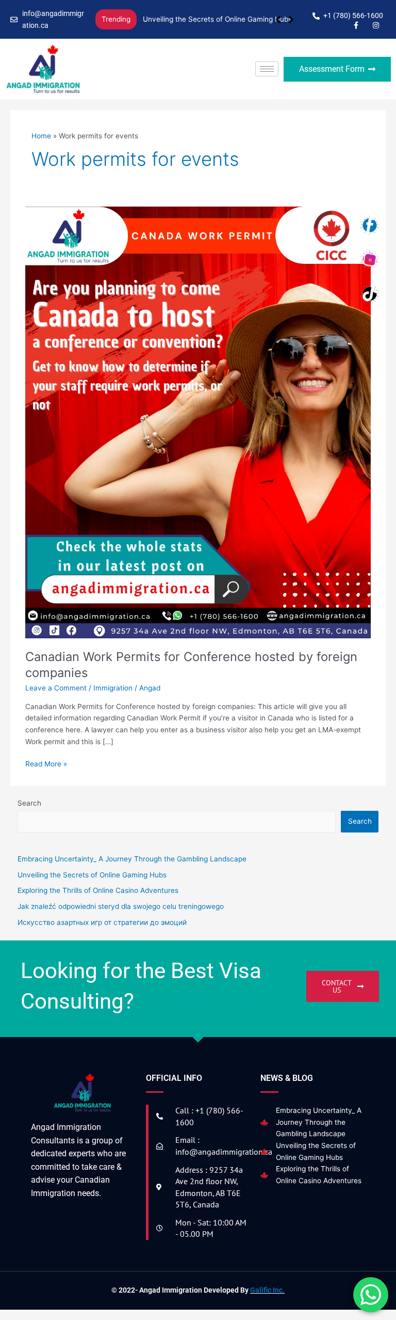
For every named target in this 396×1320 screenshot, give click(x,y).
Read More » (46, 763)
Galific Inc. (267, 1290)
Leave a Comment (56, 688)
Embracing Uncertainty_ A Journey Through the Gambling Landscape (318, 1122)
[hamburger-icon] (266, 68)
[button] (291, 19)
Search (29, 803)
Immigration (113, 688)
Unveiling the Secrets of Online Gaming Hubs (217, 19)
